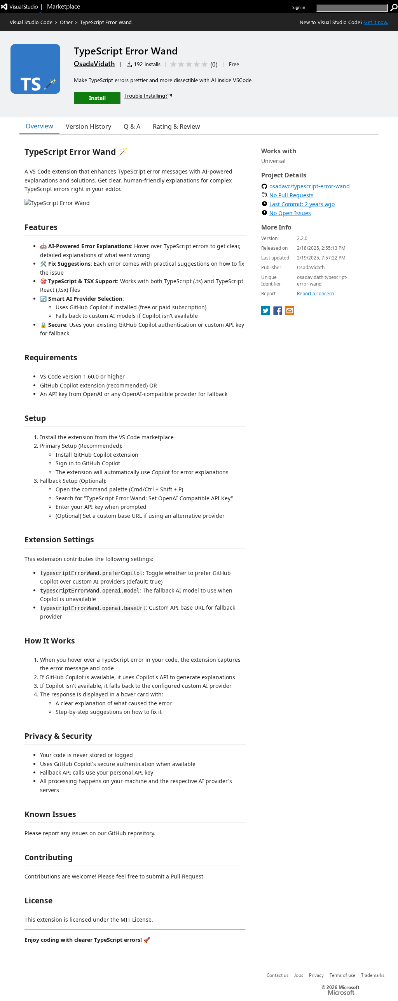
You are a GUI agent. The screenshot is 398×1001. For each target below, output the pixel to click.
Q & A (132, 126)
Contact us (277, 975)
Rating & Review (176, 126)
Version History (88, 126)
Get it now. (376, 22)
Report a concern (315, 293)
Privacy (316, 975)
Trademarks (372, 975)
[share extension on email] (290, 313)
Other (66, 22)
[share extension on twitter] (266, 313)
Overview (39, 126)
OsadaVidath (94, 63)
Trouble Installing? (146, 95)
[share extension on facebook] (278, 313)
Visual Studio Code (31, 22)
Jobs (298, 975)
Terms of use (342, 975)
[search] (394, 8)
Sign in (298, 7)
